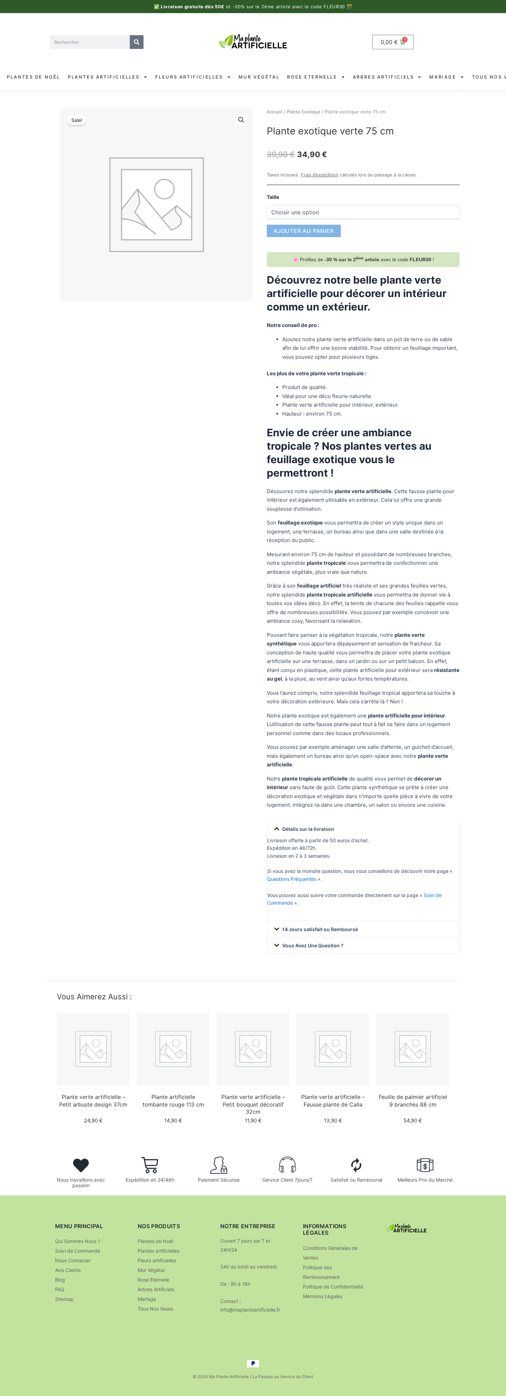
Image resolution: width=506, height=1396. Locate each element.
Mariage (442, 77)
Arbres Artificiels (383, 77)
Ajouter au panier (304, 230)
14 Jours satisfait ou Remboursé (320, 929)
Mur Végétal (259, 77)
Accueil (274, 111)
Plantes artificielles (104, 77)
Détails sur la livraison (308, 829)
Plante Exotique (303, 111)
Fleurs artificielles (189, 77)
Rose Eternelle (312, 77)
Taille (273, 197)
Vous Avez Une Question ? (313, 945)
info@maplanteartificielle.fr (250, 1310)
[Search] (137, 42)
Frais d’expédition (319, 174)
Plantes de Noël (33, 77)
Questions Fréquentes (291, 879)
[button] (241, 120)
